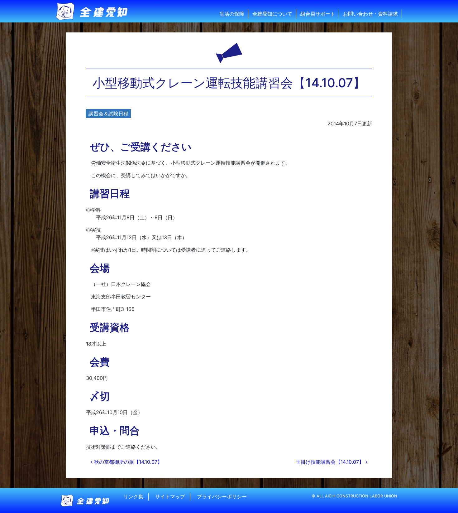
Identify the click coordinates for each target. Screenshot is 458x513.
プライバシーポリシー (222, 497)
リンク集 (133, 497)
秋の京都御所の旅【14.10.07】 (127, 462)
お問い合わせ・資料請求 (370, 14)
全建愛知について (272, 14)
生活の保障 (231, 14)
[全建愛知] (95, 11)
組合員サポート (317, 14)
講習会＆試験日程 (108, 113)
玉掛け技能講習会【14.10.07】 (330, 462)
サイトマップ (170, 497)
